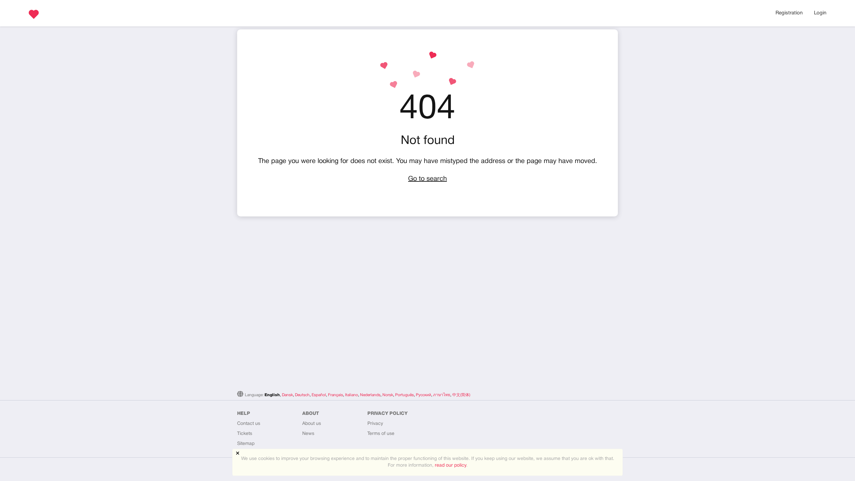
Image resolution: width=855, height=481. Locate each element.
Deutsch (302, 395)
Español (319, 395)
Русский (423, 395)
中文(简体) (461, 395)
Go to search (427, 179)
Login (820, 13)
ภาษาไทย (441, 395)
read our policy (450, 465)
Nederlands (370, 395)
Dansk (287, 395)
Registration (789, 13)
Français (335, 395)
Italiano (351, 395)
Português (404, 395)
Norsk (387, 395)
